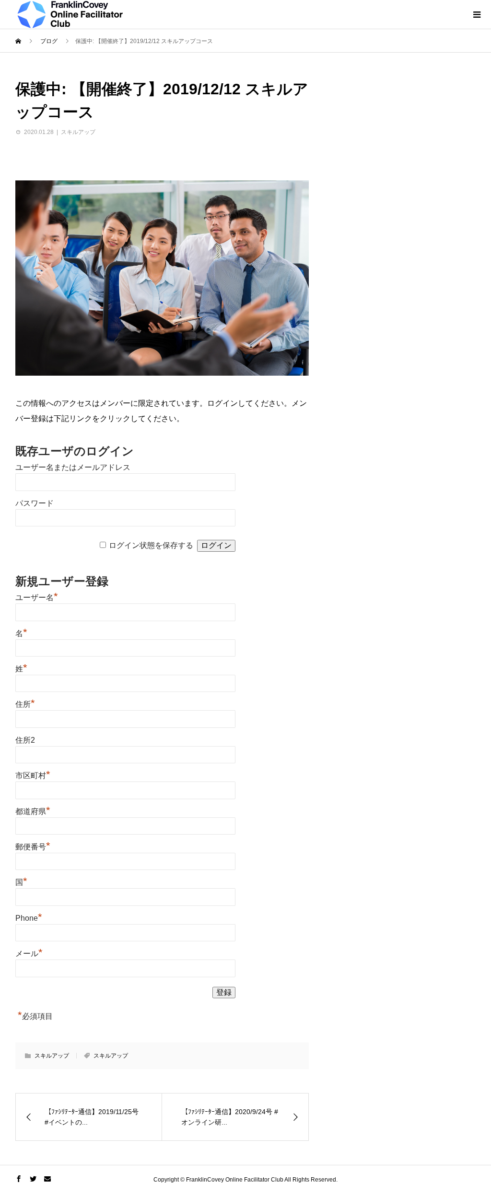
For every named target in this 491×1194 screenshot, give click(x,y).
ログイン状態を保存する (151, 545)
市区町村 (32, 775)
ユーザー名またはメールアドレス (72, 467)
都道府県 (32, 811)
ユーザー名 (36, 597)
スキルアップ (78, 132)
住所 (25, 704)
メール (29, 953)
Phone (28, 918)
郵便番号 (32, 847)
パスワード (34, 503)
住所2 (25, 740)
